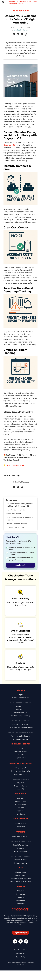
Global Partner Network (21, 836)
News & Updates (20, 751)
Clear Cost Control (13, 514)
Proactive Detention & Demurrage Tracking (19, 519)
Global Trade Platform (20, 698)
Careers (21, 897)
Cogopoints (20, 826)
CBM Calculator (20, 875)
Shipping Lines (20, 804)
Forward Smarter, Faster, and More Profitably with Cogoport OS (19, 505)
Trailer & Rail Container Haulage (20, 727)
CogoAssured (20, 768)
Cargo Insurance (20, 774)
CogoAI (20, 695)
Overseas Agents (20, 863)
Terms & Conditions (20, 950)
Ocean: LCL (20, 709)
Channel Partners (20, 860)
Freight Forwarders (20, 845)
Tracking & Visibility (20, 739)
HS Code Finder (20, 872)
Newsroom (20, 900)
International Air (20, 713)
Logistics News (20, 758)
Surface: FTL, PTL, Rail (20, 724)
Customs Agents (20, 851)
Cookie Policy (20, 957)
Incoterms (20, 811)
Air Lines (20, 808)
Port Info (20, 798)
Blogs (20, 748)
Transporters (20, 848)
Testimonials (20, 903)
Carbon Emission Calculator (20, 878)
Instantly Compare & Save (16, 510)
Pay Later (20, 783)
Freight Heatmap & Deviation (20, 882)
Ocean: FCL (20, 706)
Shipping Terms (20, 801)
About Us (20, 891)
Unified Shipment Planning (16, 524)
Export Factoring (20, 786)
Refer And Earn (20, 823)
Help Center (20, 814)
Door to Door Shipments (20, 771)
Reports (20, 755)
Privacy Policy (20, 953)
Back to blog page (22, 482)
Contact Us (20, 894)
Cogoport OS (9, 145)
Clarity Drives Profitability (17, 527)
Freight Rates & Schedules (20, 736)
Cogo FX (20, 789)
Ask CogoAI (20, 565)
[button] (5, 2)
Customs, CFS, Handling (20, 716)
